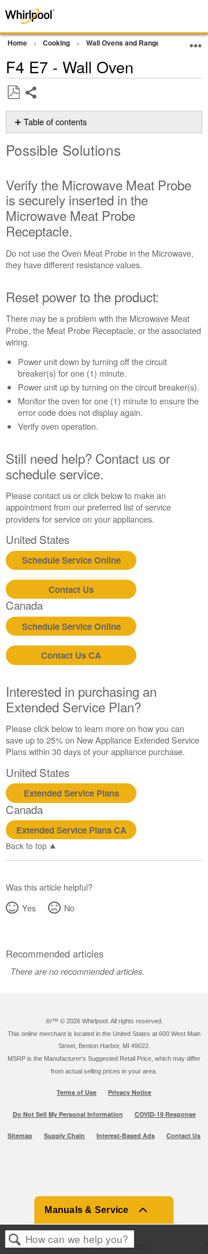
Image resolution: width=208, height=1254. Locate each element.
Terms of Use (76, 1092)
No (69, 908)
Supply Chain (64, 1135)
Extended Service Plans (71, 793)
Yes (28, 908)
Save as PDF (13, 92)
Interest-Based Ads (125, 1135)
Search (15, 1239)
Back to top (26, 845)
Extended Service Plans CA (71, 830)
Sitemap (20, 1135)
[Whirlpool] (41, 16)
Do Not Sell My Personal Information (68, 1114)
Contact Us (71, 589)
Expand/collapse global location (196, 41)
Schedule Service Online (71, 560)
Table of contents (55, 121)
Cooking (57, 42)
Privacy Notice (129, 1092)
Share (31, 101)
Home (18, 42)
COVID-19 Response (165, 1114)
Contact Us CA (71, 655)
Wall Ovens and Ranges (126, 42)
